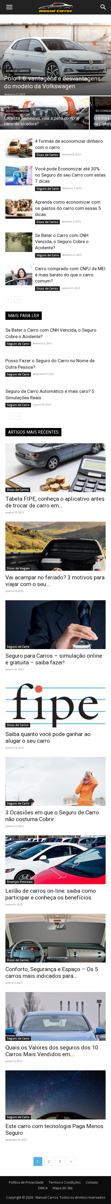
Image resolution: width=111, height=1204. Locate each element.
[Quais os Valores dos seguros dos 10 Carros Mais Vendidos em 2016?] (55, 1016)
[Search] (103, 7)
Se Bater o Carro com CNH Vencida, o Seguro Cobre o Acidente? (62, 241)
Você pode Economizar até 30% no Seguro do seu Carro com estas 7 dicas (70, 175)
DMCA (43, 1188)
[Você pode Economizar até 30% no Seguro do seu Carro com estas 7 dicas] (18, 175)
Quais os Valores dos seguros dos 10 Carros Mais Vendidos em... (51, 1050)
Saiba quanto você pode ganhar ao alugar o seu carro (48, 737)
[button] (9, 7)
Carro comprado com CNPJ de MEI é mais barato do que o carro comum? (70, 275)
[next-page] (17, 299)
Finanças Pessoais (20, 882)
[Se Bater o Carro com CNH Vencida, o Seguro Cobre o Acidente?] (18, 242)
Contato (92, 1182)
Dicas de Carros (17, 70)
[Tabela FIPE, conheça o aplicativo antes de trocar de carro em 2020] (55, 467)
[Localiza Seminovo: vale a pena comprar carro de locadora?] (44, 118)
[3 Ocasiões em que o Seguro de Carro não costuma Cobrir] (55, 781)
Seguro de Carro (48, 189)
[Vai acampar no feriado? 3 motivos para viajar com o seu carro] (55, 546)
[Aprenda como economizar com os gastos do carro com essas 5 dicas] (18, 209)
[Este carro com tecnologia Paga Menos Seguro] (55, 1094)
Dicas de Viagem (18, 568)
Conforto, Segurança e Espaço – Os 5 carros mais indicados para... (51, 972)
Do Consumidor (17, 110)
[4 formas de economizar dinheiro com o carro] (18, 148)
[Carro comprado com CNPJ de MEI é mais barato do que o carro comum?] (18, 275)
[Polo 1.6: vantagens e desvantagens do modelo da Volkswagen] (55, 59)
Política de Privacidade (26, 1182)
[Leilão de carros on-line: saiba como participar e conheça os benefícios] (55, 859)
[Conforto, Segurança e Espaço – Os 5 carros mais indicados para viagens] (55, 938)
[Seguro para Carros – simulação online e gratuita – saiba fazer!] (55, 624)
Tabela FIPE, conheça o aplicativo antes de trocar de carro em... (55, 502)
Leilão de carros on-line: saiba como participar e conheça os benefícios (50, 894)
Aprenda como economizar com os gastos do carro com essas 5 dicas (68, 208)
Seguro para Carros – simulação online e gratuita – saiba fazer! (53, 659)
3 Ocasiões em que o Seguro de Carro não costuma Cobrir (52, 815)
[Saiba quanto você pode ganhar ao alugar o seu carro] (55, 703)
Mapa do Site (63, 1188)
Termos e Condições (65, 1182)
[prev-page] (8, 299)
